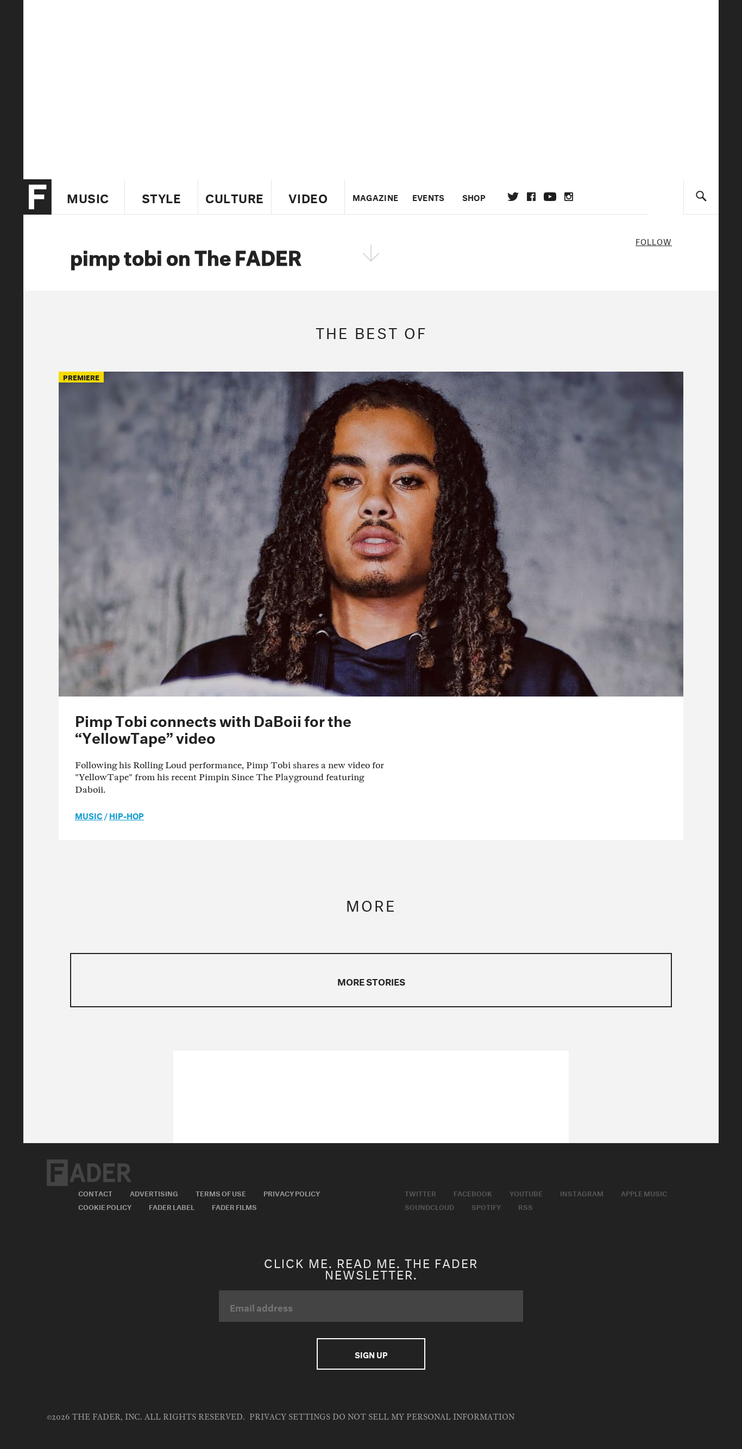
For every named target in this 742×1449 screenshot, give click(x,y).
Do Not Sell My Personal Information (423, 1417)
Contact (95, 1192)
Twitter (513, 196)
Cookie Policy (104, 1206)
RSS (525, 1206)
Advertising (154, 1192)
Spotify (486, 1206)
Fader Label (171, 1206)
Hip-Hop (126, 814)
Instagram (581, 1192)
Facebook (473, 1192)
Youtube (526, 1192)
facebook (531, 196)
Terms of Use (221, 1192)
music (89, 814)
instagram (568, 196)
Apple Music (644, 1192)
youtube (550, 196)
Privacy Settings (289, 1417)
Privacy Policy (291, 1192)
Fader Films (234, 1206)
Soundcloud (429, 1206)
